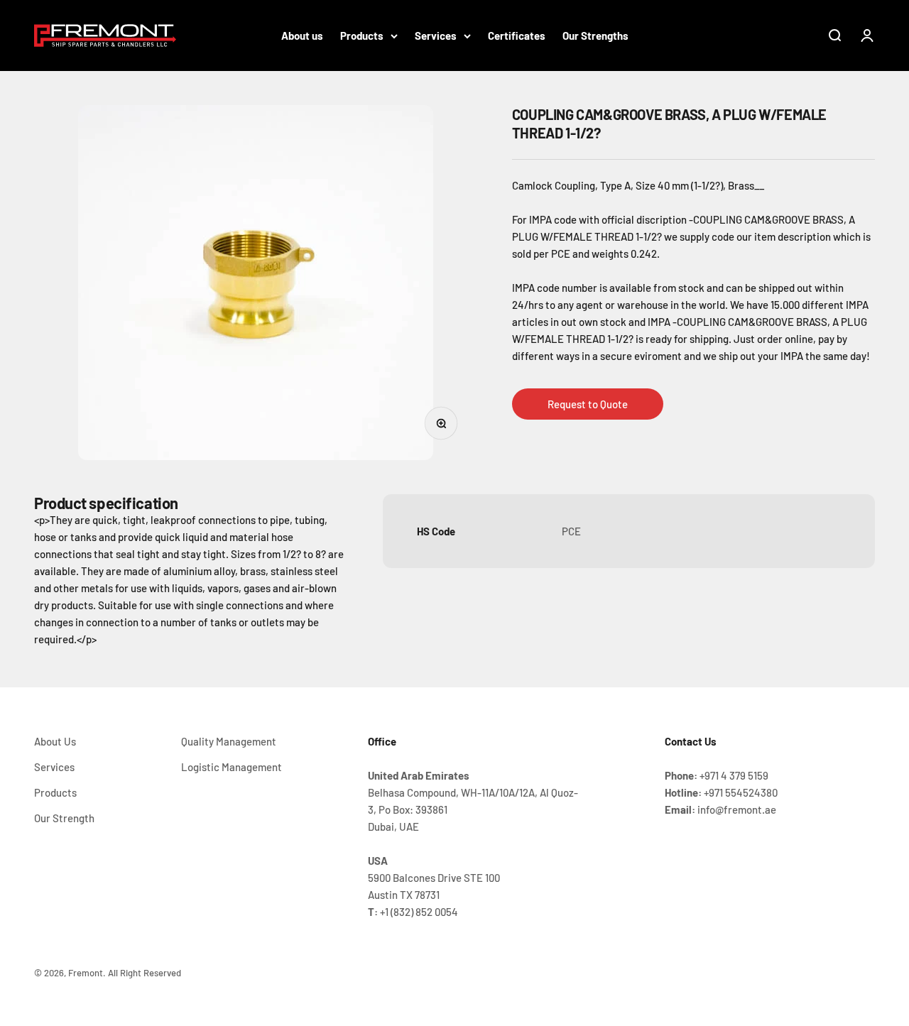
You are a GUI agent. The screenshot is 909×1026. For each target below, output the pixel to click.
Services (436, 35)
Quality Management (228, 741)
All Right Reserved (144, 972)
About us (302, 35)
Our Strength (64, 818)
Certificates (516, 35)
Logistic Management (231, 766)
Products (361, 35)
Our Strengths (595, 35)
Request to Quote (588, 404)
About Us (55, 741)
